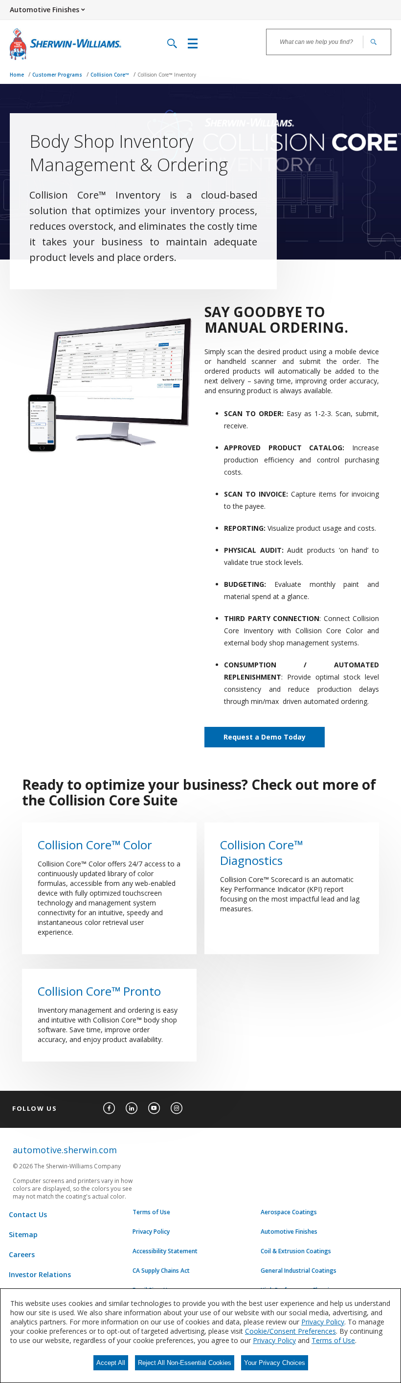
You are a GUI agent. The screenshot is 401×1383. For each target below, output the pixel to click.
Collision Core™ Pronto (99, 991)
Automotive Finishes (289, 1232)
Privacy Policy (151, 1232)
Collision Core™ (110, 74)
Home (17, 74)
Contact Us (28, 1214)
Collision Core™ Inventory (166, 74)
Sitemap (23, 1234)
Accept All (110, 1362)
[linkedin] (131, 1108)
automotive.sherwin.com (65, 1150)
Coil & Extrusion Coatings (296, 1251)
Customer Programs (58, 74)
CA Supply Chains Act (161, 1271)
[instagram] (176, 1108)
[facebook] (109, 1108)
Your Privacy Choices (274, 1362)
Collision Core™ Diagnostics (261, 852)
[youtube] (154, 1108)
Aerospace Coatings (289, 1212)
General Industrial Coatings (298, 1271)
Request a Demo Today (264, 737)
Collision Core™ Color (95, 845)
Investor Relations (40, 1274)
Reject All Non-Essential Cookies (184, 1362)
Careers (22, 1254)
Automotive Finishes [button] (44, 9)
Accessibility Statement (165, 1251)
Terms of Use (151, 1212)
